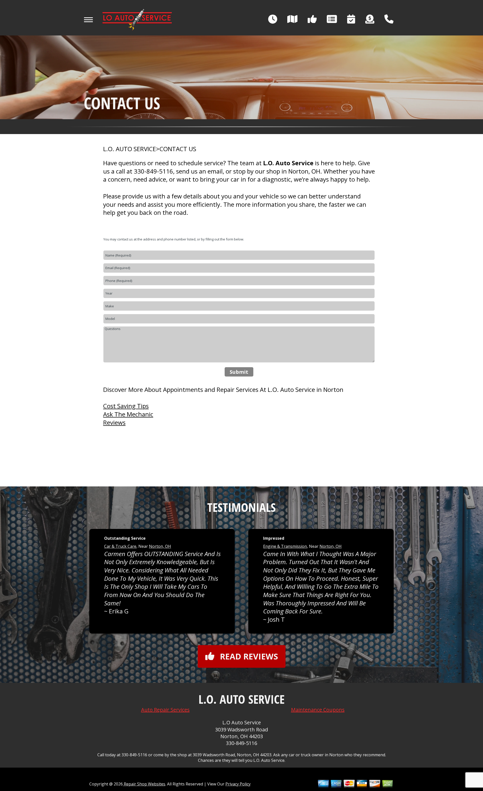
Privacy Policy (238, 784)
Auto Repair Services (165, 709)
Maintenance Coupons (318, 709)
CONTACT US (177, 149)
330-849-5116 (153, 171)
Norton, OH (160, 546)
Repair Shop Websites (144, 784)
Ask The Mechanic (128, 414)
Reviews (114, 422)
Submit (239, 371)
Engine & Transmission (285, 546)
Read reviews (249, 656)
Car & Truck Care (120, 546)
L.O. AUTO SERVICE (129, 149)
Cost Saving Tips (126, 406)
